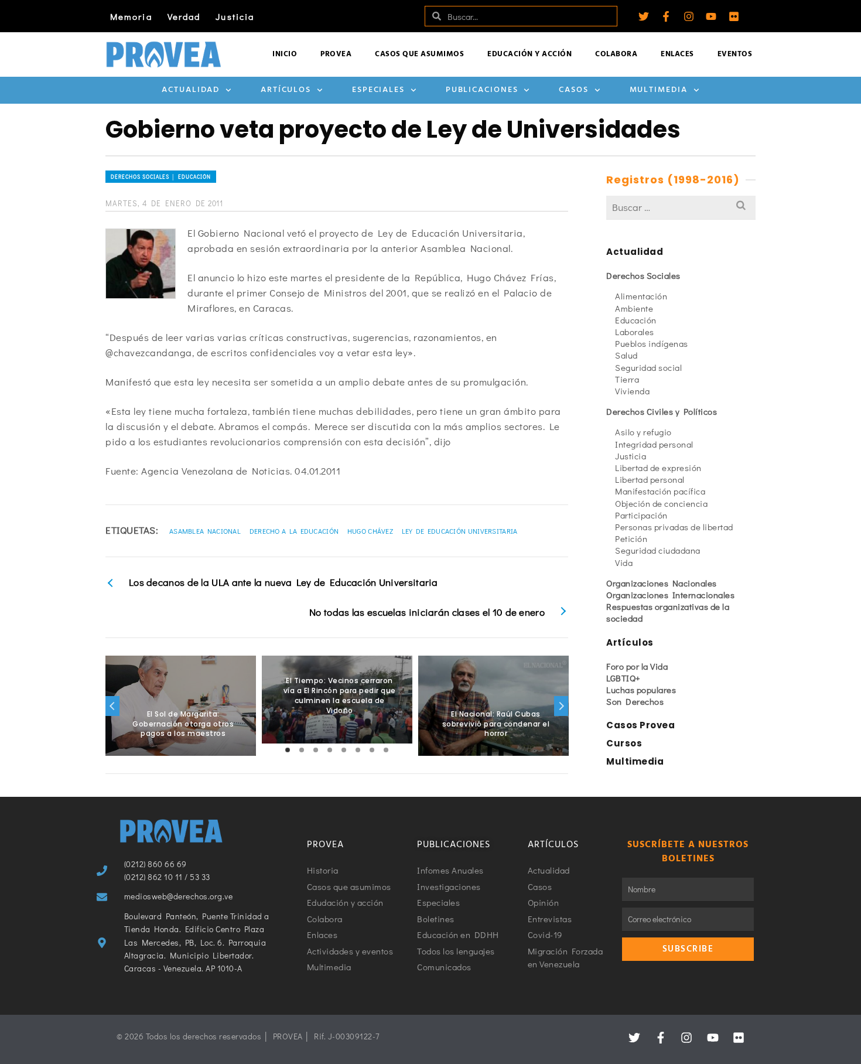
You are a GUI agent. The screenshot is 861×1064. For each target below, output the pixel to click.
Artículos (286, 90)
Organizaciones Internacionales (670, 595)
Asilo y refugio (643, 432)
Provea (335, 54)
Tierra (627, 379)
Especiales (378, 90)
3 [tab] (316, 750)
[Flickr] (734, 16)
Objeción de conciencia (661, 503)
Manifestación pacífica (660, 491)
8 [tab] (386, 750)
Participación (641, 515)
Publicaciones (482, 90)
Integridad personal (654, 444)
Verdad (184, 16)
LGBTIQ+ (623, 678)
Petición (631, 538)
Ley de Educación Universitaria (460, 531)
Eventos (735, 54)
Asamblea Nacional (205, 531)
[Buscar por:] (681, 207)
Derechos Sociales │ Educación (161, 176)
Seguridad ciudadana (658, 550)
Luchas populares (641, 689)
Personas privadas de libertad (674, 527)
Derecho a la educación (294, 531)
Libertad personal (650, 479)
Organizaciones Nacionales (661, 583)
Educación (636, 320)
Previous (112, 706)
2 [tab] (302, 750)
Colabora (616, 54)
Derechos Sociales (643, 275)
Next (561, 706)
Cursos (624, 743)
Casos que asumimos (419, 54)
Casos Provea (640, 725)
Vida (624, 562)
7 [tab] (372, 750)
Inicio (284, 54)
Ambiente (634, 308)
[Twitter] (643, 16)
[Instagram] (689, 16)
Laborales (634, 331)
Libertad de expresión (658, 467)
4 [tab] (330, 750)
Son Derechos (635, 701)
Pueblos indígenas (651, 343)
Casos (574, 90)
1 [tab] (287, 750)
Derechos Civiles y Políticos (661, 411)
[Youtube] (711, 16)
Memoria (131, 16)
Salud (626, 355)
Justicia (235, 16)
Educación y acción (529, 54)
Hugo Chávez (370, 531)
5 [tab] (344, 750)
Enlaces (677, 54)
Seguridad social (648, 367)
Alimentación (641, 296)
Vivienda (632, 391)
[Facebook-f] (666, 16)
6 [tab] (358, 750)
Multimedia (659, 90)
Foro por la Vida (637, 666)
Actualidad (191, 90)
